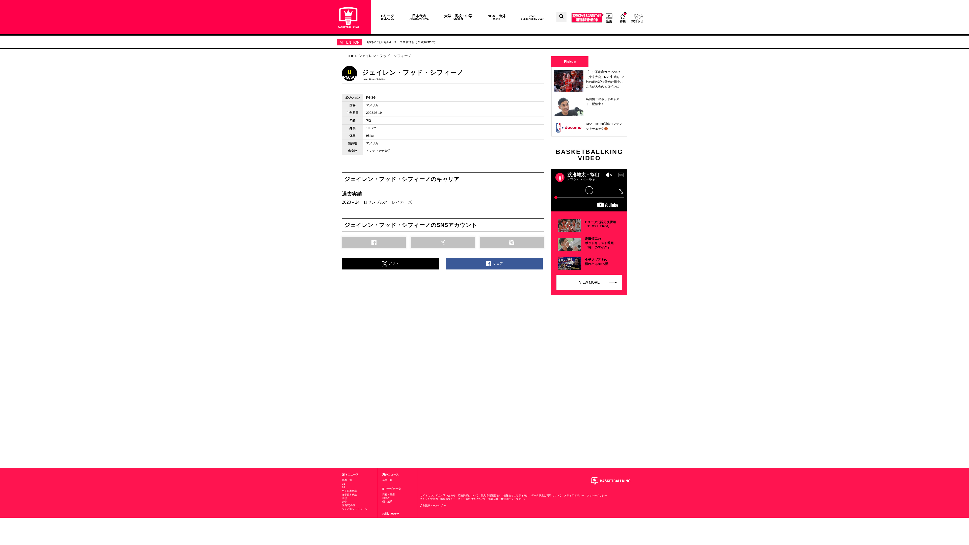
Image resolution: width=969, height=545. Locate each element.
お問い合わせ (390, 513)
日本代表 (419, 17)
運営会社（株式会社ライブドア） (507, 499)
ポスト (394, 263)
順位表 (386, 498)
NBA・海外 (497, 17)
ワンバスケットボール (354, 509)
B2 (343, 487)
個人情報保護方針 (491, 495)
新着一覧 (347, 480)
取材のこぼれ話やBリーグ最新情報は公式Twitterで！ (403, 42)
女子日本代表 (349, 494)
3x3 (532, 17)
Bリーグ (387, 17)
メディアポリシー (574, 495)
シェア (498, 263)
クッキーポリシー (597, 495)
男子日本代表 (349, 490)
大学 (344, 501)
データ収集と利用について (546, 495)
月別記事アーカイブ (432, 505)
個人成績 (387, 501)
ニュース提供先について (472, 499)
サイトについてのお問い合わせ (437, 495)
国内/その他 (348, 505)
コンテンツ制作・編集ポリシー (437, 499)
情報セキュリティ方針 (516, 495)
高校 (344, 498)
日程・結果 (388, 494)
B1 (343, 483)
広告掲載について (468, 495)
